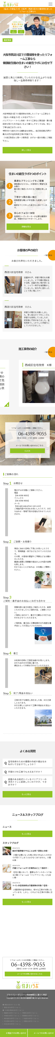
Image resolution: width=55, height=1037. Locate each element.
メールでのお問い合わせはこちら (29, 974)
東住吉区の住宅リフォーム (12, 1018)
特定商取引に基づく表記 (37, 994)
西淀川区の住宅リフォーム (12, 1007)
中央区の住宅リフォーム (11, 1015)
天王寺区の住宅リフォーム (12, 1021)
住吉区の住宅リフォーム (31, 1018)
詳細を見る (26, 226)
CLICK (27, 450)
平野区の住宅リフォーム (29, 1013)
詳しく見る (26, 150)
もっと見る (26, 794)
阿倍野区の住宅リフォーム (30, 1015)
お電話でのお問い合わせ (13, 1033)
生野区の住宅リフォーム (31, 1021)
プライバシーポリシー (16, 994)
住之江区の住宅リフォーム (12, 1024)
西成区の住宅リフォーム (11, 1013)
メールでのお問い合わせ (41, 1033)
